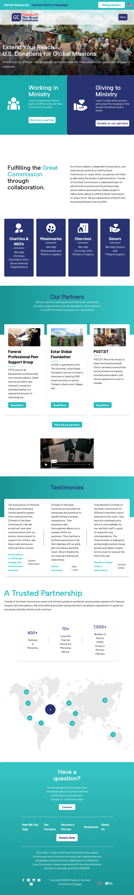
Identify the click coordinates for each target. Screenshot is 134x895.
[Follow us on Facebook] (24, 879)
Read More (17, 405)
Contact (67, 807)
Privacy (78, 883)
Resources (91, 827)
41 (72, 723)
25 (105, 700)
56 (26, 692)
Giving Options (111, 5)
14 (30, 718)
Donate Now (67, 837)
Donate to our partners (112, 123)
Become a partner (42, 120)
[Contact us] (31, 883)
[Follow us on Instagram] (29, 879)
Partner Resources (16, 5)
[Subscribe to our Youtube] (39, 879)
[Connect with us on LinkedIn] (34, 879)
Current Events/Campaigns (50, 5)
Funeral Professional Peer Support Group (23, 356)
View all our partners (67, 424)
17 (69, 703)
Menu (123, 17)
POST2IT (101, 351)
